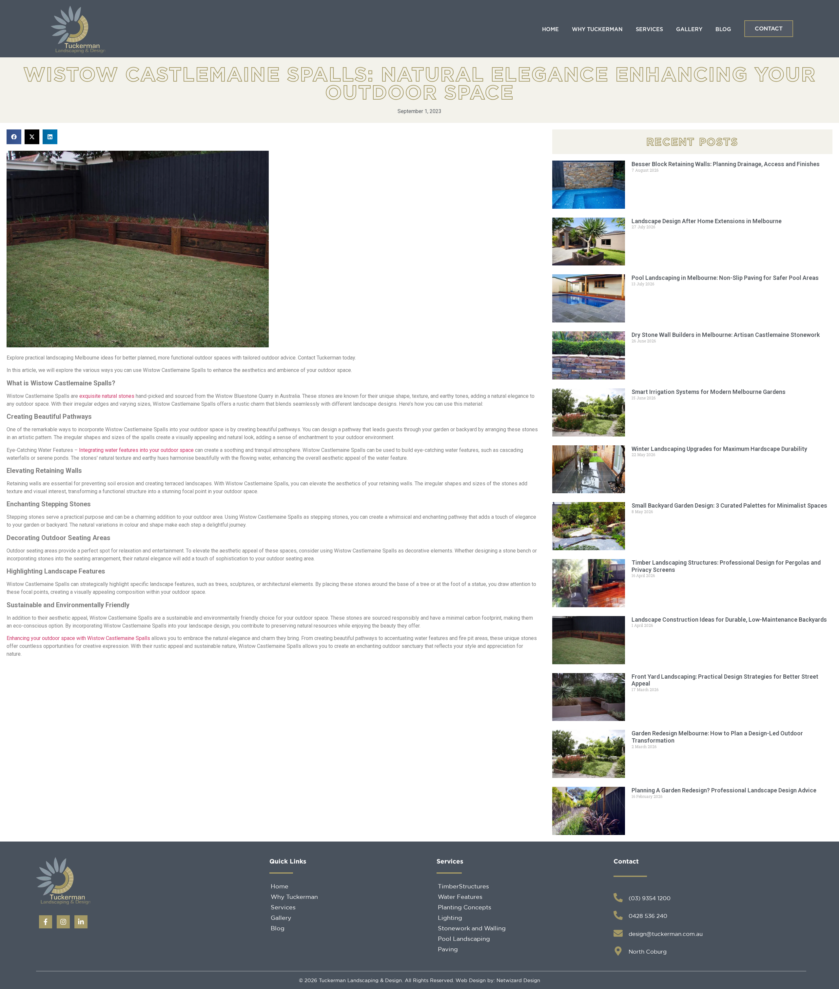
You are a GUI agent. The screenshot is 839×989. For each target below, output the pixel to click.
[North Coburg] (618, 951)
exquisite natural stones (106, 396)
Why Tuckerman (597, 29)
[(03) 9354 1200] (618, 897)
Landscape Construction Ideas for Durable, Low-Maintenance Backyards (729, 619)
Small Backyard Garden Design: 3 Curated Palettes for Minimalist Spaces (729, 505)
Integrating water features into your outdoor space (136, 450)
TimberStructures (463, 886)
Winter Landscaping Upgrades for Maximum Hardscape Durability (719, 448)
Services (649, 29)
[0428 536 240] (618, 915)
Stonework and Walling (472, 928)
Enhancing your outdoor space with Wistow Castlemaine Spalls (78, 638)
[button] (14, 136)
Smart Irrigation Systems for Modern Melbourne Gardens (709, 391)
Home (550, 29)
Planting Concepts (464, 907)
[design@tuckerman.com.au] (618, 933)
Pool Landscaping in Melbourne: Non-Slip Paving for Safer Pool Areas (725, 277)
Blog (723, 29)
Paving (448, 949)
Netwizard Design (517, 980)
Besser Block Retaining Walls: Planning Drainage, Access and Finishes (726, 164)
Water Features (460, 896)
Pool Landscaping (464, 938)
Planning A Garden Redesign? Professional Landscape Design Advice (724, 790)
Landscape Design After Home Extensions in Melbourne (707, 221)
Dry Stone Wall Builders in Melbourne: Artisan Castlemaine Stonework (726, 334)
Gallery (689, 29)
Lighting (450, 917)
